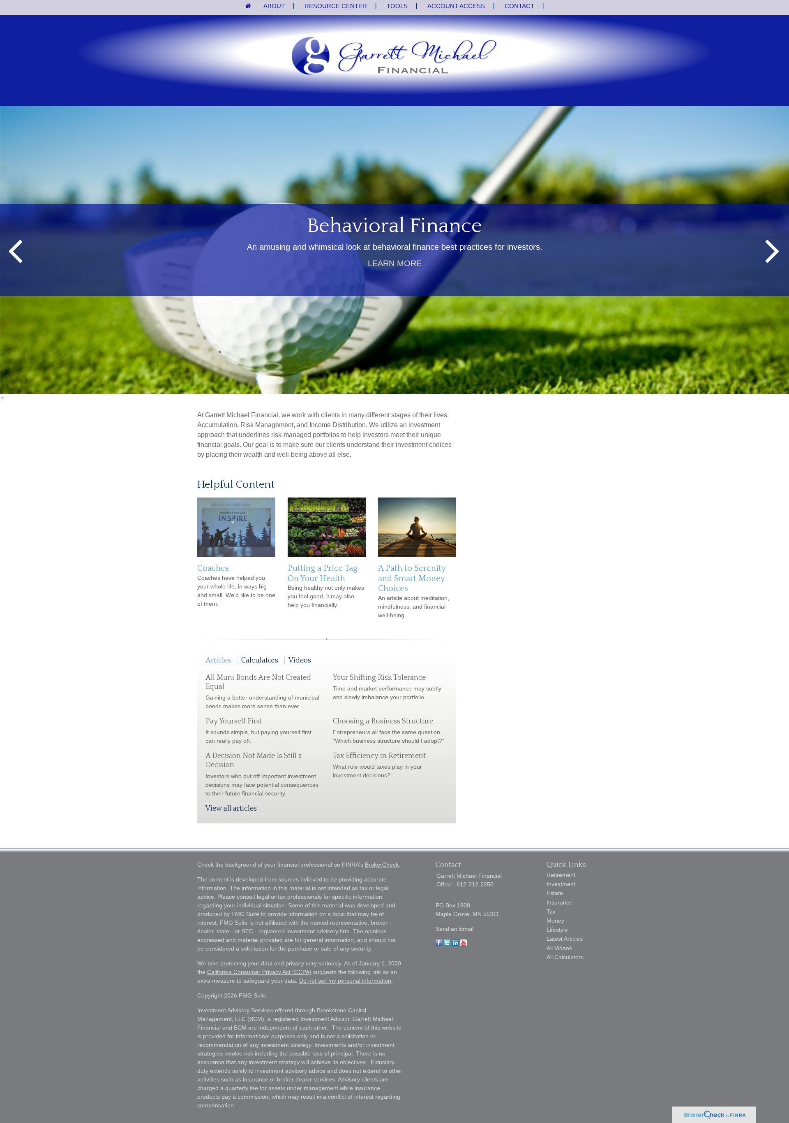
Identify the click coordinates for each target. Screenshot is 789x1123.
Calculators (259, 660)
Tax (551, 911)
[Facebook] (439, 944)
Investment (561, 884)
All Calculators (565, 957)
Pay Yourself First (233, 721)
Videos (299, 660)
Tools (397, 5)
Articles (218, 660)
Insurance (559, 902)
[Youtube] (463, 944)
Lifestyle (557, 929)
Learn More (395, 263)
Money (555, 920)
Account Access (456, 5)
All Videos (559, 948)
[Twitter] (447, 944)
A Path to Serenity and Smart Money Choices (411, 578)
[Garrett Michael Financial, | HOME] (394, 56)
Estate (555, 893)
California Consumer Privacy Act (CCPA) (259, 972)
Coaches (213, 568)
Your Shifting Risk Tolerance (379, 678)
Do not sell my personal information (345, 980)
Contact (519, 5)
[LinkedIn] (455, 944)
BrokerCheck (382, 864)
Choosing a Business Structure (383, 721)
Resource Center (336, 5)
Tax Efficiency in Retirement (379, 756)
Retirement (561, 875)
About (274, 5)
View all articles (231, 808)
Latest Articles (565, 938)
